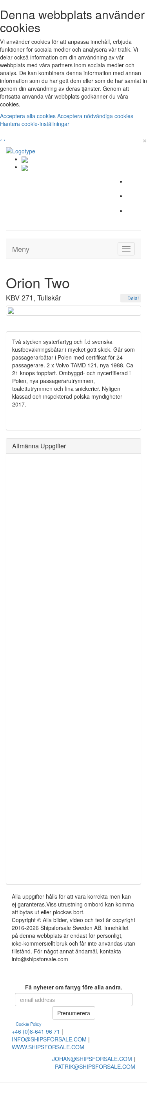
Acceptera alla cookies (28, 116)
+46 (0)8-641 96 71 (36, 1031)
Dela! (132, 298)
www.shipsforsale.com (48, 1047)
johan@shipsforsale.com (92, 1059)
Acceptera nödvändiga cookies (95, 116)
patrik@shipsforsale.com (95, 1066)
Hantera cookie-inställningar (34, 124)
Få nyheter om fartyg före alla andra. (73, 987)
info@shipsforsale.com (49, 1039)
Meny (20, 249)
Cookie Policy (29, 1024)
